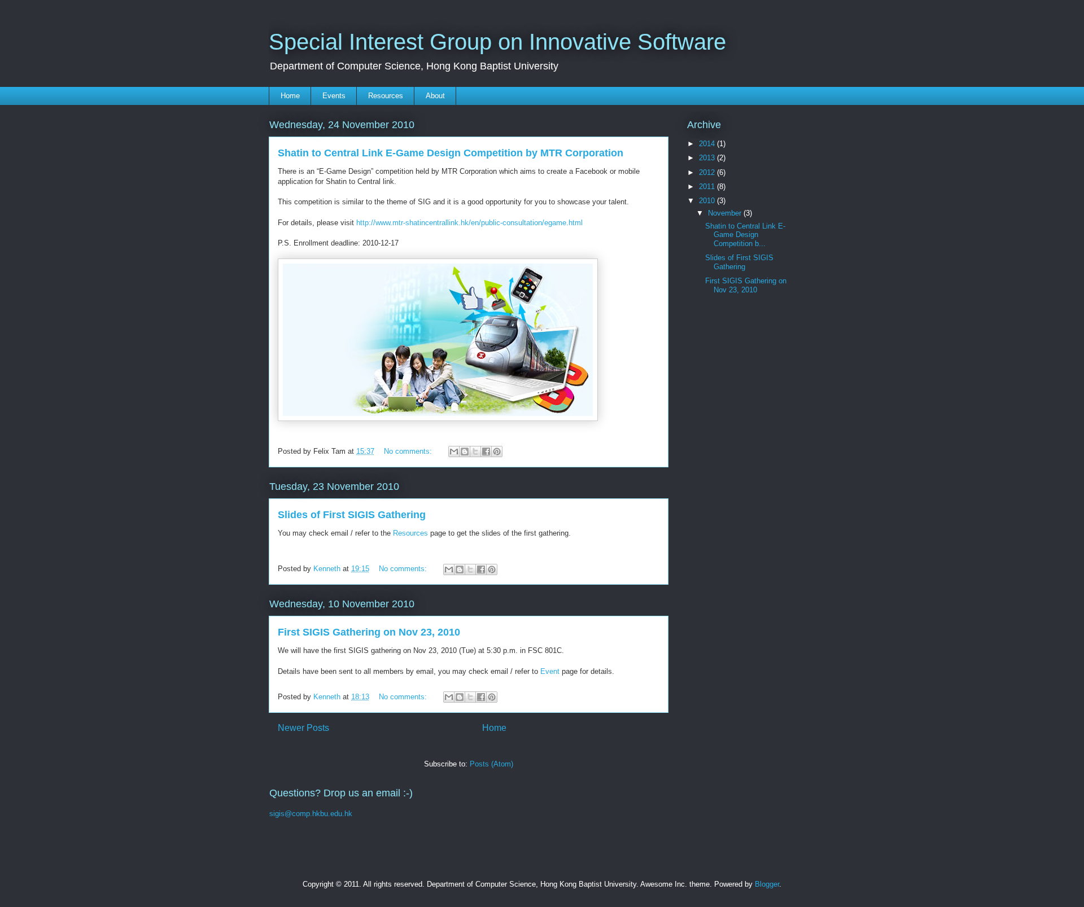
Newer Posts (303, 728)
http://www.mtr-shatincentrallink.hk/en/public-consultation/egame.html (469, 222)
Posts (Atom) (491, 764)
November (726, 213)
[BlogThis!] (464, 451)
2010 (708, 200)
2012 (708, 172)
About (435, 95)
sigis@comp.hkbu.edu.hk (310, 813)
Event (550, 671)
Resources (385, 95)
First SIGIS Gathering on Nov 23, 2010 (369, 632)
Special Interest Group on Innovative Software (497, 41)
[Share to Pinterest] (496, 451)
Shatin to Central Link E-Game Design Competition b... (745, 235)
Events (334, 95)
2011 (708, 186)
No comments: (409, 451)
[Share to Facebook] (486, 451)
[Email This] (454, 451)
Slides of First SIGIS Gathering (352, 514)
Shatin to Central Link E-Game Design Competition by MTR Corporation (450, 153)
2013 (708, 158)
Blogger (767, 884)
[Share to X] (475, 451)
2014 (708, 143)
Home (290, 95)
